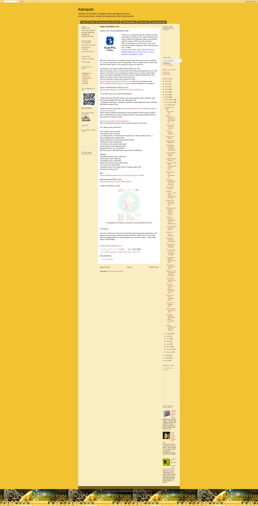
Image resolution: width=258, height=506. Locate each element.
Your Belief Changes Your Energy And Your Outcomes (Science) (87, 78)
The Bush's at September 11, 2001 (170, 245)
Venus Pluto (136, 252)
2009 (167, 355)
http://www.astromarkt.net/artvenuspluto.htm (114, 121)
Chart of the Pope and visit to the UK (170, 203)
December (170, 99)
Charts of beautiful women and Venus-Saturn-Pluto (171, 220)
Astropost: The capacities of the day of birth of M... (171, 273)
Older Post (153, 267)
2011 (166, 94)
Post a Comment (107, 259)
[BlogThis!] (134, 249)
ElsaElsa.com (86, 73)
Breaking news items (158, 22)
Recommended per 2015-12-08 (108, 22)
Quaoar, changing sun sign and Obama (171, 328)
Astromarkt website (88, 51)
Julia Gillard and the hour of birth (171, 280)
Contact (92, 22)
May (168, 341)
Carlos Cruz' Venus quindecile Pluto (170, 297)
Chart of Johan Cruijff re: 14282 (171, 154)
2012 (167, 92)
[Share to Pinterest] (140, 249)
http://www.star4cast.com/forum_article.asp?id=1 (116, 181)
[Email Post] (128, 249)
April (168, 344)
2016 (167, 81)
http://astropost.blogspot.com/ (112, 246)
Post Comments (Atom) (116, 271)
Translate (170, 65)
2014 (167, 86)
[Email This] (133, 249)
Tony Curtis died (169, 112)
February (170, 349)
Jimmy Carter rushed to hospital (170, 126)
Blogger (149, 491)
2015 (167, 84)
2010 (167, 97)
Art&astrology (86, 62)
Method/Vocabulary (128, 22)
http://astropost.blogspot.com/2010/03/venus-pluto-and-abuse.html (121, 90)
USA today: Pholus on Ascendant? (170, 239)
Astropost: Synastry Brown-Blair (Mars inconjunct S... (170, 318)
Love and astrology (88, 58)
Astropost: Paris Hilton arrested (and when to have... (171, 166)
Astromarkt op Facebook (86, 48)
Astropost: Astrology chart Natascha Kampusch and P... (170, 288)
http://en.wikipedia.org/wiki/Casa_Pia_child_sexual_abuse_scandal (122, 175)
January (169, 352)
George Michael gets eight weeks (171, 228)
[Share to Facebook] (138, 249)
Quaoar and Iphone (170, 137)
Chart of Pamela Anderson (170, 132)
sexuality (119, 252)
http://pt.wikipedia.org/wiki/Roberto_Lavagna (114, 83)
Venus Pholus (127, 252)
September (170, 107)
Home (84, 22)
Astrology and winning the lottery (173, 414)
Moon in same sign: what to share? (171, 310)
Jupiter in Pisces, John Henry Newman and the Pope (171, 195)
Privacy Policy (143, 22)
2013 (167, 89)
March (169, 346)
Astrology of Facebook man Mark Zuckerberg (170, 147)
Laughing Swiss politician (171, 159)
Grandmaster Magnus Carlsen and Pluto (170, 260)
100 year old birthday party (170, 304)
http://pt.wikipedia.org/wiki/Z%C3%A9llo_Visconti (116, 81)
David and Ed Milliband (170, 141)
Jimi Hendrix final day (170, 187)
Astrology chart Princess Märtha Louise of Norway (171, 211)
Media (107, 252)
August (169, 333)
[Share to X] (136, 249)
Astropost (85, 9)
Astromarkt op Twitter (88, 45)
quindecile (113, 252)
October (169, 105)
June (168, 339)
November (170, 102)
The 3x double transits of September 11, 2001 (170, 252)
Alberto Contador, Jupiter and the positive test (170, 119)
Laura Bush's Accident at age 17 (170, 266)
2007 (167, 360)
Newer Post (105, 267)
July (168, 336)
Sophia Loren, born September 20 (170, 174)
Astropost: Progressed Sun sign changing (170, 182)
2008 (167, 358)
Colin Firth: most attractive (170, 234)
